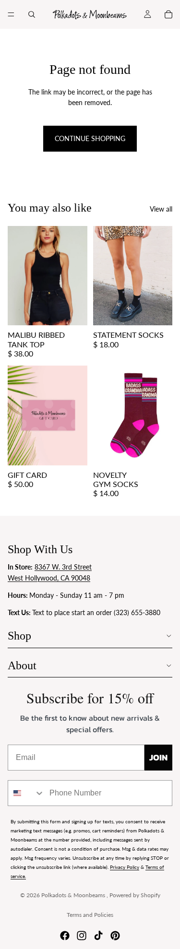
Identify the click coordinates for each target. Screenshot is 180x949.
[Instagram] (81, 935)
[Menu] (11, 14)
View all (161, 209)
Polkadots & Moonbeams (74, 895)
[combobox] (26, 793)
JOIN (158, 757)
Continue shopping (90, 138)
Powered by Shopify (134, 895)
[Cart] (168, 14)
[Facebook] (65, 935)
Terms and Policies (90, 914)
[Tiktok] (98, 935)
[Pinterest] (115, 935)
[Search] (31, 14)
